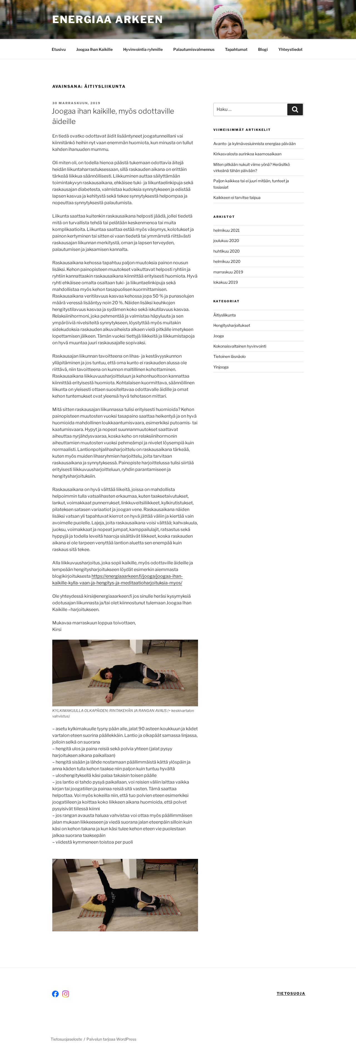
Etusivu (59, 49)
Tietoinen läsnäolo (229, 356)
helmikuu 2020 (227, 261)
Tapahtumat (236, 49)
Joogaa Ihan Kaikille (94, 49)
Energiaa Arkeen (107, 19)
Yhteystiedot (290, 49)
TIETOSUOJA (291, 993)
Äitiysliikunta (224, 315)
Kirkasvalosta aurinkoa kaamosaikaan (247, 153)
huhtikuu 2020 (226, 251)
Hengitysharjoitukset (231, 325)
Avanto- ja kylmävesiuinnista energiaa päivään (254, 143)
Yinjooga (221, 367)
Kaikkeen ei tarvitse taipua (237, 197)
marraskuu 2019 (228, 272)
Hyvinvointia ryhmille (143, 49)
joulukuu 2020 (226, 240)
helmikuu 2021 (226, 230)
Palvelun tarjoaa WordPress (111, 1039)
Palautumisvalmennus (193, 49)
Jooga (218, 335)
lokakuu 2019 (225, 282)
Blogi (263, 49)
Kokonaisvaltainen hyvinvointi (239, 346)
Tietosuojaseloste (66, 1039)
